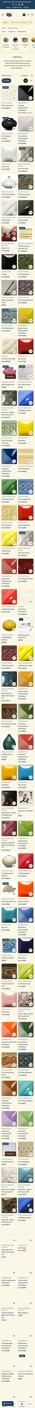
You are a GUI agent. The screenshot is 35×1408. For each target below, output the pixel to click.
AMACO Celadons (7, 133)
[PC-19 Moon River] (9, 1149)
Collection (11, 31)
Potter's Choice (7, 103)
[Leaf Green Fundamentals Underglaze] (25, 711)
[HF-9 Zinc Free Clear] (9, 346)
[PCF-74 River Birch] (25, 372)
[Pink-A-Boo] (9, 999)
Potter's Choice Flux (25, 382)
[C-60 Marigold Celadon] (9, 625)
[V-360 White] (9, 208)
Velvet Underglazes (8, 217)
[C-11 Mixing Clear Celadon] (9, 861)
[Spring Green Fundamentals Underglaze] (25, 828)
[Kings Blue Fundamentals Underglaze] (9, 456)
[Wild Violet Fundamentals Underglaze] (9, 1119)
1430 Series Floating (8, 382)
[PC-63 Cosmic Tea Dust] (9, 971)
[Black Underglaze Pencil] (9, 287)
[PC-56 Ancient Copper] (9, 1392)
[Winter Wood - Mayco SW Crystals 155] (25, 999)
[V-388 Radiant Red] (9, 597)
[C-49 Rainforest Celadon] (9, 742)
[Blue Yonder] (25, 772)
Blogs (8, 7)
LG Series (21, 606)
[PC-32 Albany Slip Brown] (9, 1060)
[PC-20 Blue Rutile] (9, 316)
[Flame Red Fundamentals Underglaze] (25, 742)
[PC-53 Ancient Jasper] (9, 711)
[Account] (28, 14)
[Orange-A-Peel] (25, 889)
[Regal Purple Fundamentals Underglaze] (25, 1331)
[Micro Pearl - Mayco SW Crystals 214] (9, 1175)
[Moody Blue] (25, 945)
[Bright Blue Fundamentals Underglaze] (25, 915)
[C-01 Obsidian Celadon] (9, 123)
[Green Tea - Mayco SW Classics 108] (9, 398)
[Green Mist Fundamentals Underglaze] (25, 1119)
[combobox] (17, 22)
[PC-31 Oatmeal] (9, 512)
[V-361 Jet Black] (25, 208)
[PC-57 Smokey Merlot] (25, 287)
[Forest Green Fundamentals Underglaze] (25, 1029)
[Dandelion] (9, 772)
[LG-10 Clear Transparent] (25, 597)
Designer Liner (23, 808)
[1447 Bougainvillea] (9, 372)
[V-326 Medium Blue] (25, 398)
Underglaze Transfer (25, 1371)
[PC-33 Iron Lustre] (25, 182)
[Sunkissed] (25, 428)
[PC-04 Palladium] (25, 1149)
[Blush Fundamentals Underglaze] (9, 1268)
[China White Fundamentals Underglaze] (25, 123)
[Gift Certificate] (24, 14)
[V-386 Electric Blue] (25, 1205)
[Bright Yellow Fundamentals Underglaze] (25, 316)
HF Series (4, 356)
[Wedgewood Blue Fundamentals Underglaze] (9, 1361)
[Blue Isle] (9, 915)
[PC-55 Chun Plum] (9, 653)
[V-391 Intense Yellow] (25, 653)
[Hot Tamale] (25, 346)
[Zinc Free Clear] (25, 154)
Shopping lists (17, 7)
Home (4, 28)
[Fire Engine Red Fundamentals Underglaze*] (9, 1331)
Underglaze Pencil (8, 297)
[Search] (31, 22)
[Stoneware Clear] (25, 538)
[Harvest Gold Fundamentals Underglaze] (25, 1268)
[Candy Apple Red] (25, 512)
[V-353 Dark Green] (9, 487)
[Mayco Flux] (9, 233)
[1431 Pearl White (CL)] (9, 889)
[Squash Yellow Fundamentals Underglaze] (25, 679)
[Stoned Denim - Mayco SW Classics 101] (9, 679)
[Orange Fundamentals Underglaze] (9, 1029)
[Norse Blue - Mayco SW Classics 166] (25, 1175)
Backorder (10, 376)
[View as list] (31, 80)
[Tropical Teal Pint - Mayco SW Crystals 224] (9, 1298)
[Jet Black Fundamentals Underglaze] (25, 93)
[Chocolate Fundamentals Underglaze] (9, 1088)
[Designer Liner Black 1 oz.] (25, 798)
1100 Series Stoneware (25, 243)
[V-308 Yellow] (9, 538)
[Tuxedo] (9, 262)
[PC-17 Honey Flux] (9, 93)
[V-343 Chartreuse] (25, 971)
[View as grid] (25, 80)
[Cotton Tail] (9, 154)
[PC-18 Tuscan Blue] (9, 945)
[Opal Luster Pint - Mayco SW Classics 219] (9, 1235)
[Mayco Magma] (25, 1298)
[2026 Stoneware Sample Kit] (25, 625)
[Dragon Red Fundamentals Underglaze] (9, 566)
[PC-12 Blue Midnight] (25, 1060)
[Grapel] (25, 1392)
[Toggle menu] (3, 14)
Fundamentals (23, 103)
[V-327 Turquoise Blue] (25, 1088)
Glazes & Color (13, 28)
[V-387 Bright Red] (25, 861)
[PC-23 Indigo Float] (25, 487)
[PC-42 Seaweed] (25, 262)
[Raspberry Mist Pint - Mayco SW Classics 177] (9, 828)
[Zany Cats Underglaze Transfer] (25, 1361)
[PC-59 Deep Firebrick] (25, 566)
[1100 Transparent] (25, 456)
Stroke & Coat (6, 164)
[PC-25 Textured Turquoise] (9, 428)
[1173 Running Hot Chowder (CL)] (25, 233)
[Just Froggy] (25, 1235)
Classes (26, 7)
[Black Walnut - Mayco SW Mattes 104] (9, 798)
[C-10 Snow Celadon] (9, 182)
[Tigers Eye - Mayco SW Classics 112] (9, 1205)
